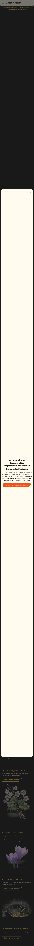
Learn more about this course (17, 485)
